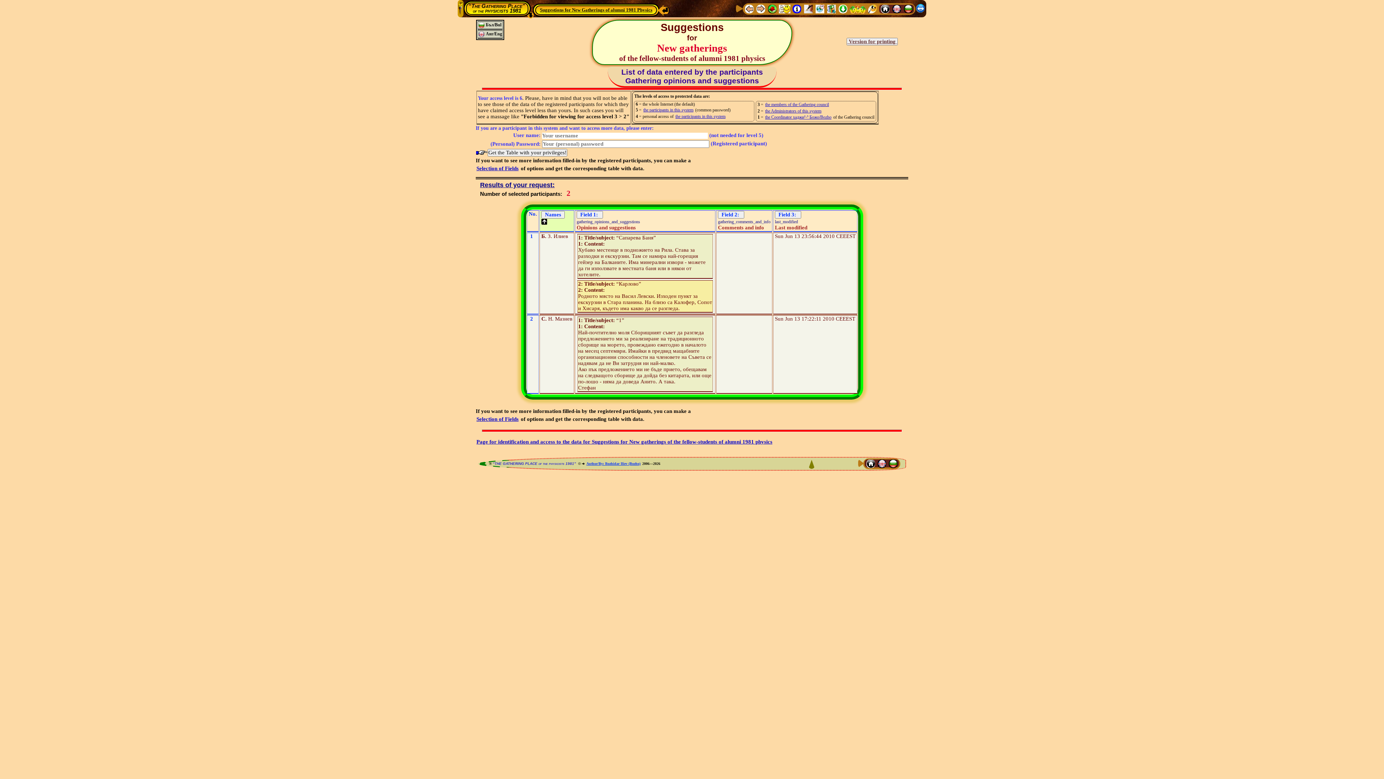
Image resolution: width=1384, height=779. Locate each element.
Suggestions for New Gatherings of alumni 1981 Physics (596, 10)
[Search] (872, 9)
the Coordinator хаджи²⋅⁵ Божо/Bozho (798, 117)
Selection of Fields (497, 168)
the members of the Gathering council (797, 104)
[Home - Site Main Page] (885, 9)
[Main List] (772, 9)
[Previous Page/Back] (749, 9)
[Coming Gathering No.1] (784, 9)
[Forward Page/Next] (761, 9)
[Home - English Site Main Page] (896, 9)
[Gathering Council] (857, 9)
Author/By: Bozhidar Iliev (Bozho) (613, 464)
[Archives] (831, 9)
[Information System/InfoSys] (797, 9)
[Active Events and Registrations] (820, 9)
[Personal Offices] (808, 9)
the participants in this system (668, 110)
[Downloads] (843, 9)
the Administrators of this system (793, 111)
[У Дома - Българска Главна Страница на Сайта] (908, 9)
